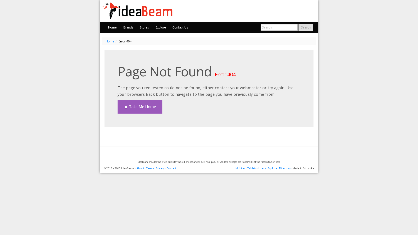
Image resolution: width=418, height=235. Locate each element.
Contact (171, 168)
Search (306, 27)
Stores (144, 27)
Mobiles (240, 168)
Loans (262, 168)
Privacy (160, 168)
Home (112, 27)
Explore (160, 27)
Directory (285, 168)
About (140, 168)
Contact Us (180, 27)
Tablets (251, 168)
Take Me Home (142, 106)
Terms (150, 168)
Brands (128, 27)
